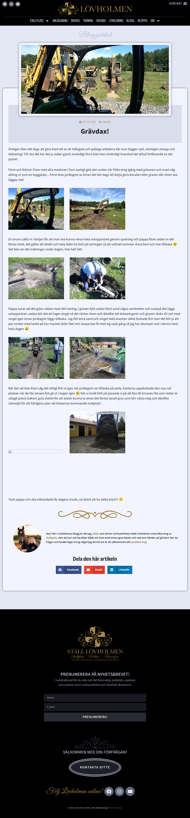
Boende (101, 20)
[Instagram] (11, 4)
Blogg (130, 20)
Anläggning (60, 20)
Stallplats (36, 20)
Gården (106, 122)
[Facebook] (4, 4)
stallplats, (52, 538)
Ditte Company (115, 807)
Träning (88, 20)
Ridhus (75, 20)
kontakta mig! (139, 542)
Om (152, 20)
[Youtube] (17, 4)
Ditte (96, 534)
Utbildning (116, 20)
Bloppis (142, 20)
